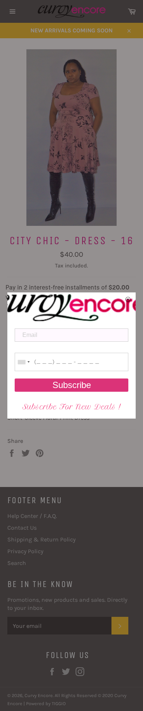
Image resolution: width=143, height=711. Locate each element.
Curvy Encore (39, 695)
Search (16, 562)
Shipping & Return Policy (41, 539)
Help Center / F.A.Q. (32, 515)
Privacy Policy (25, 551)
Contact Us (22, 527)
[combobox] (23, 362)
